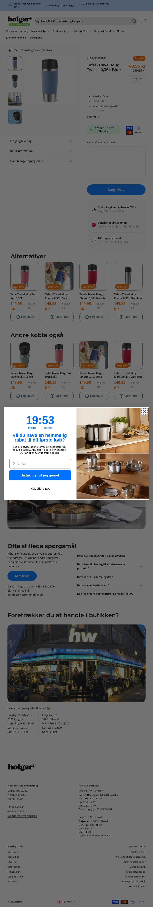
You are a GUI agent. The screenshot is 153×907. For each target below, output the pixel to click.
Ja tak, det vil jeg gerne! (40, 475)
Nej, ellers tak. (40, 488)
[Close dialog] (144, 411)
